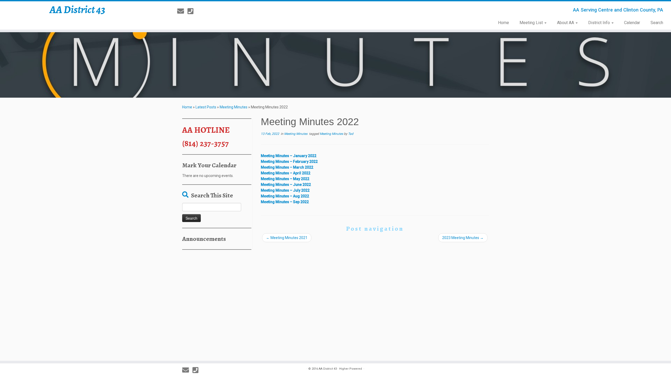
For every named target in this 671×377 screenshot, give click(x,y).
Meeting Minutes (233, 107)
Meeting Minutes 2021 (286, 238)
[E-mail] (182, 11)
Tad (350, 134)
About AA (566, 22)
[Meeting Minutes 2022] (335, 65)
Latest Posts (206, 107)
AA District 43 (77, 9)
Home (503, 22)
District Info (599, 22)
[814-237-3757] (192, 11)
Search (657, 22)
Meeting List (532, 22)
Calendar (632, 22)
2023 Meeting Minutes (463, 238)
